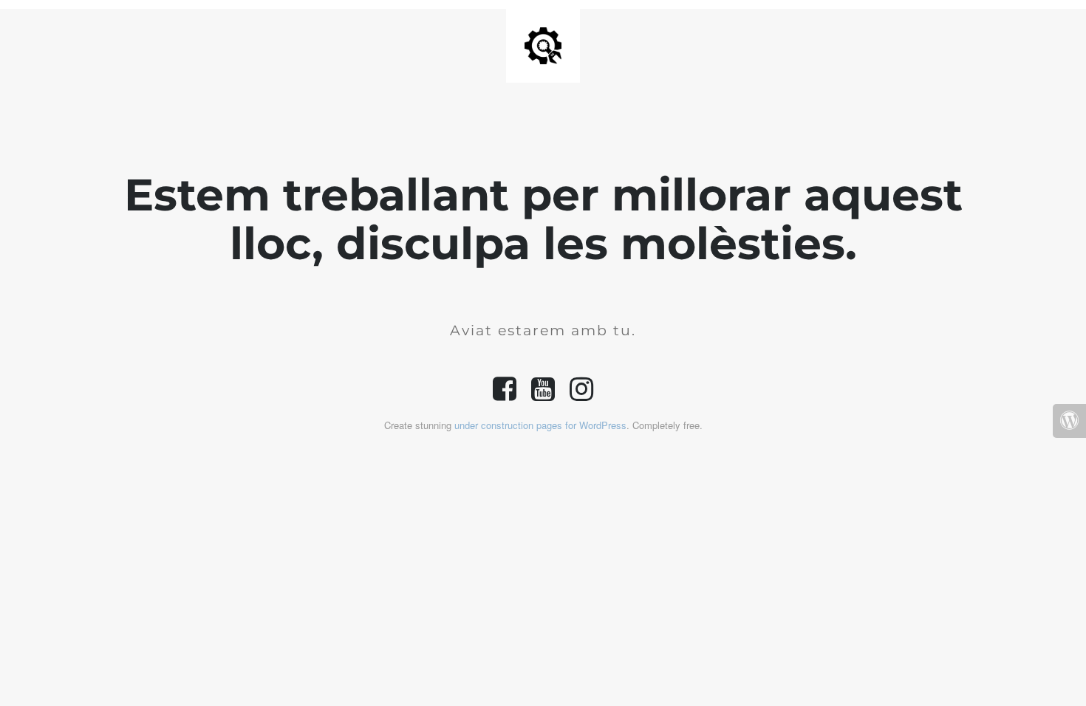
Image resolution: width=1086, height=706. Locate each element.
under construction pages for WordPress (540, 425)
